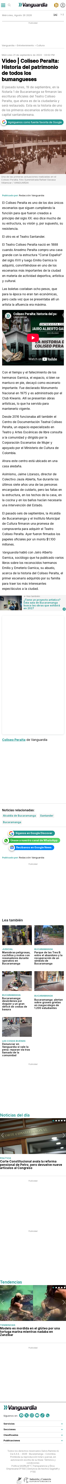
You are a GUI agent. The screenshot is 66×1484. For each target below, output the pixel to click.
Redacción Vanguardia (31, 195)
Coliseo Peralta (14, 740)
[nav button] (3, 5)
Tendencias (7, 1325)
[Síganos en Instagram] (32, 1415)
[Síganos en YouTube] (37, 1415)
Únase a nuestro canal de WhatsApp (34, 840)
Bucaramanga (43, 949)
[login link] (62, 5)
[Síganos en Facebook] (21, 1415)
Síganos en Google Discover (33, 833)
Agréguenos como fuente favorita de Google (35, 122)
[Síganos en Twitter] (26, 1415)
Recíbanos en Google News (34, 847)
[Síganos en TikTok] (42, 1415)
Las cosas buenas (14, 1040)
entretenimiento (25, 45)
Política (5, 1158)
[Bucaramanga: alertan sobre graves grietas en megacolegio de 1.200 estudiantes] (49, 981)
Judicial (7, 949)
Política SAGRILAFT (21, 1466)
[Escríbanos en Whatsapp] (48, 1415)
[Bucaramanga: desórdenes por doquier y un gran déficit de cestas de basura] (17, 981)
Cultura (40, 45)
